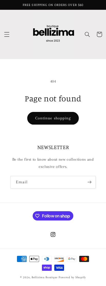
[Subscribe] (89, 182)
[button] (7, 34)
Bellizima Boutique (45, 277)
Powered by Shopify (72, 277)
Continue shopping (53, 118)
